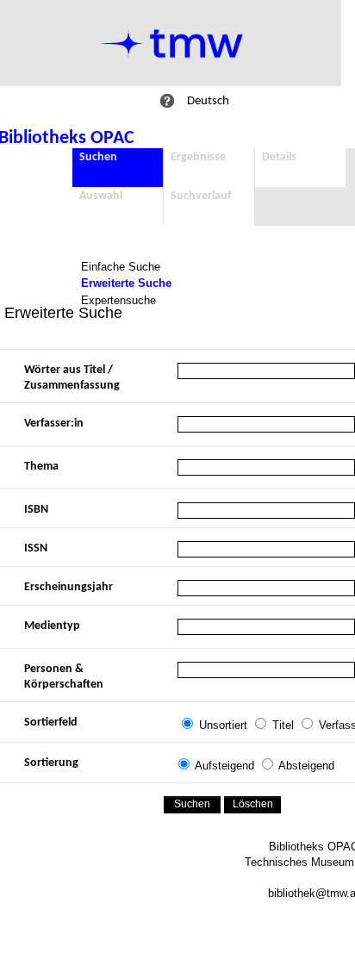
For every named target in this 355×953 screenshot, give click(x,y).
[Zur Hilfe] (167, 101)
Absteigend (306, 765)
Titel (283, 725)
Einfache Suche (120, 266)
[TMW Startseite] (171, 43)
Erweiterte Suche (126, 283)
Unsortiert (223, 725)
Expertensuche (118, 300)
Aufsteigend (224, 765)
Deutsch (208, 101)
